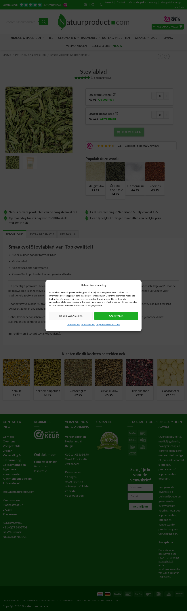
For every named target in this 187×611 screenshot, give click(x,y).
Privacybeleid (88, 324)
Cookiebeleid (73, 324)
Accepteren (116, 315)
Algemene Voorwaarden (108, 324)
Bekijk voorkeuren (71, 315)
